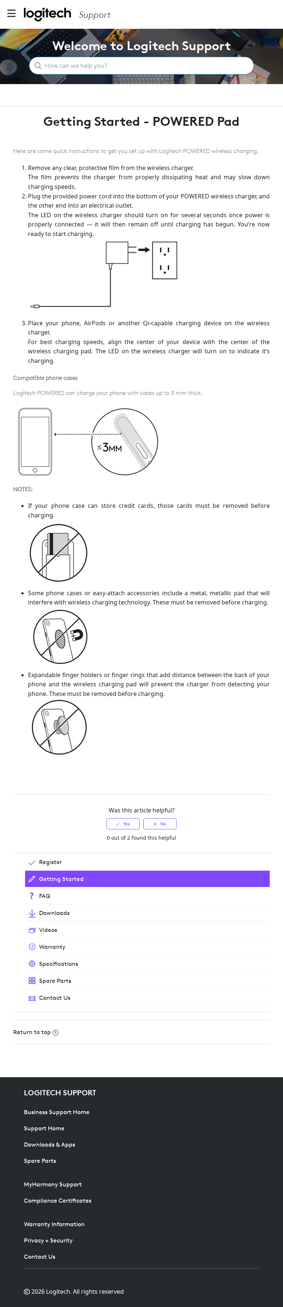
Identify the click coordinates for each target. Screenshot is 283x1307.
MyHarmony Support (53, 1184)
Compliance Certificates (57, 1200)
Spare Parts (40, 1160)
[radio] (123, 823)
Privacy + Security (48, 1240)
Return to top (32, 1032)
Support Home (44, 1128)
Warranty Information (54, 1224)
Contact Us (39, 1256)
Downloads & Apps (49, 1144)
